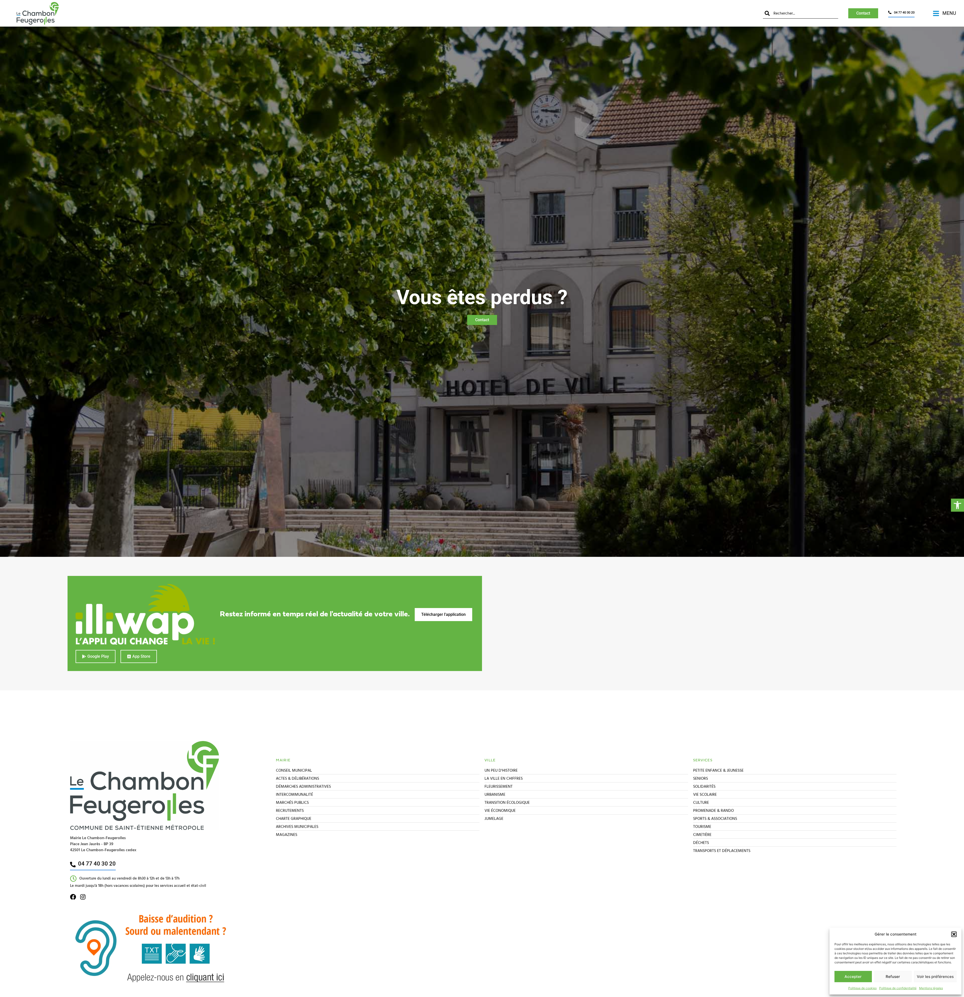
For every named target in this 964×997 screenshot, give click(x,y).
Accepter (853, 976)
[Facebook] (73, 897)
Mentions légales (931, 988)
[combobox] (800, 13)
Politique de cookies (862, 988)
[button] (957, 505)
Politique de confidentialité (898, 988)
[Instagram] (83, 897)
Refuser (893, 976)
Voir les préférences (935, 976)
